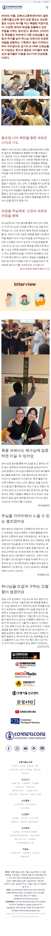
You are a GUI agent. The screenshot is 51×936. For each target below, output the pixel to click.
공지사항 (37, 2)
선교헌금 (16, 832)
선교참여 (15, 818)
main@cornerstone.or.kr (33, 877)
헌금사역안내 (35, 835)
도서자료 (35, 853)
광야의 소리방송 (26, 769)
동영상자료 (25, 856)
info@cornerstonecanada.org (25, 910)
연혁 (36, 766)
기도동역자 (26, 783)
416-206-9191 (38, 907)
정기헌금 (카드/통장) (29, 832)
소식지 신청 (33, 818)
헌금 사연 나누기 (20, 839)
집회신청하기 (33, 821)
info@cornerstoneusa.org (25, 898)
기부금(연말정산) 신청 (25, 843)
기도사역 (24, 818)
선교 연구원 (13, 769)
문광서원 (37, 769)
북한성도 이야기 (18, 790)
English (46, 2)
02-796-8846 (38, 874)
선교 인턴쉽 (25, 808)
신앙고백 (30, 766)
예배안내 (14, 821)
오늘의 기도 (15, 783)
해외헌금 (32, 839)
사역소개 (15, 766)
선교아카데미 (19, 804)
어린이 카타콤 (35, 794)
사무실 (22, 766)
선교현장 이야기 (32, 790)
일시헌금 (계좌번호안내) (19, 835)
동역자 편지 (13, 794)
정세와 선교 (24, 794)
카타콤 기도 (30, 787)
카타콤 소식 (19, 787)
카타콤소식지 (16, 853)
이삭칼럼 (35, 783)
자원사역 (23, 821)
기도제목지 (26, 853)
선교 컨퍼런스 (31, 804)
